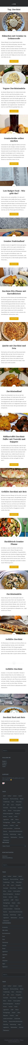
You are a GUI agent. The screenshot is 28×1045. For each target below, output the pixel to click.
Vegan (3, 963)
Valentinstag (13, 834)
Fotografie (18, 804)
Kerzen (9, 810)
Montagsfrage (6, 822)
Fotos (3, 939)
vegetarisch (6, 837)
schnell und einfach (7, 828)
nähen (18, 822)
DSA (8, 804)
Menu (14, 4)
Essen (3, 936)
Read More (14, 61)
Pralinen (12, 825)
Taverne (5, 831)
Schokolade (17, 828)
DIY (4, 804)
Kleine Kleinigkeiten (8, 813)
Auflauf (9, 795)
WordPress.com (16, 1041)
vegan (19, 834)
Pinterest (4, 764)
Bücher (22, 798)
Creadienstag (6, 801)
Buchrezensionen (6, 933)
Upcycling (5, 834)
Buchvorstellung (14, 798)
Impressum (4, 856)
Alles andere (5, 930)
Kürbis (15, 816)
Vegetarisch (5, 966)
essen (12, 804)
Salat (17, 825)
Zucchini (21, 837)
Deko (12, 801)
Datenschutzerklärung (7, 857)
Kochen (5, 816)
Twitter (4, 766)
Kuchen (10, 816)
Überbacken (6, 840)
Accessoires (5, 927)
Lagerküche (6, 819)
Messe (17, 819)
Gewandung (5, 942)
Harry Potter (13, 807)
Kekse (4, 810)
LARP (12, 819)
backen (15, 795)
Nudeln (13, 822)
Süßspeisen (4, 960)
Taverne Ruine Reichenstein (15, 831)
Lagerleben (4, 954)
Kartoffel (20, 807)
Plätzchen (5, 825)
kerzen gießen (16, 810)
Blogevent (5, 798)
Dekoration (19, 801)
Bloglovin (4, 761)
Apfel (4, 795)
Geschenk (5, 807)
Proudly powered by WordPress (12, 1040)
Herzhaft (4, 945)
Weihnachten (14, 837)
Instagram (4, 763)
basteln (20, 795)
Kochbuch (17, 813)
